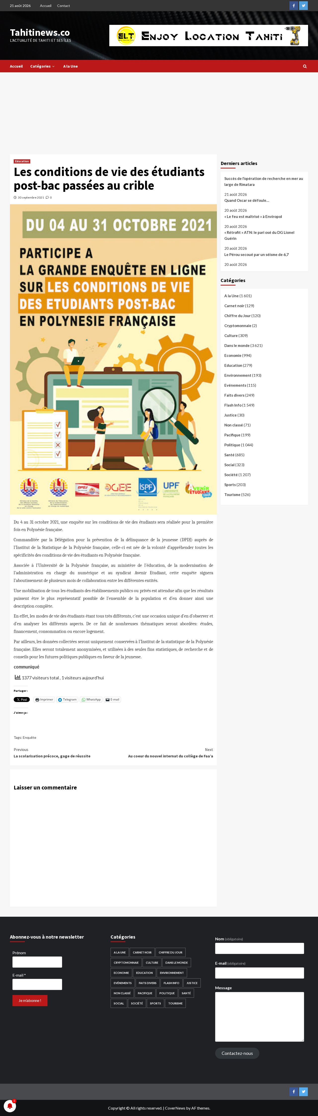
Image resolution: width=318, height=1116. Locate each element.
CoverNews (175, 1108)
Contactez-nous (237, 1053)
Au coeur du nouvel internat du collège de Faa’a (170, 752)
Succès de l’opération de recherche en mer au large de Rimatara (263, 181)
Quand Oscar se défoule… (246, 200)
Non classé (233, 425)
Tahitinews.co (40, 32)
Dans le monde (237, 345)
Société (231, 474)
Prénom (19, 952)
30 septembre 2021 (31, 197)
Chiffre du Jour (237, 315)
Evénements (235, 385)
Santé (229, 455)
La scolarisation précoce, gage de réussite (52, 752)
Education (22, 161)
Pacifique (232, 435)
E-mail (19, 975)
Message (223, 987)
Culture (231, 335)
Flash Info (232, 405)
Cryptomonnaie (237, 325)
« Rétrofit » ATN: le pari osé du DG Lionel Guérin (259, 235)
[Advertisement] (159, 109)
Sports (230, 484)
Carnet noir (234, 305)
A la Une (70, 66)
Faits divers (234, 395)
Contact (63, 5)
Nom (229, 938)
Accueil (45, 5)
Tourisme (232, 494)
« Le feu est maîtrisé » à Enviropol (253, 216)
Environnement (237, 375)
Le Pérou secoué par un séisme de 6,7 (256, 254)
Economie (232, 355)
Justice (230, 415)
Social (229, 464)
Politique (232, 445)
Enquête (29, 737)
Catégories (40, 66)
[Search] (305, 66)
